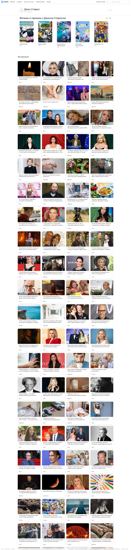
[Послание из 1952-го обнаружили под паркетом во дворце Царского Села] (29, 96)
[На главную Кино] (5, 2)
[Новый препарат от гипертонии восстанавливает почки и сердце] (29, 364)
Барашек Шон (24, 44)
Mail (2, 548)
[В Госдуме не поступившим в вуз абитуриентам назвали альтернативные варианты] (77, 510)
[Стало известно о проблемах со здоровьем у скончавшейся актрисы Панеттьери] (53, 72)
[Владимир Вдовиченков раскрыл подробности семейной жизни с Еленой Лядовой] (53, 121)
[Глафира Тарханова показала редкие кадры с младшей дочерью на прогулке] (77, 267)
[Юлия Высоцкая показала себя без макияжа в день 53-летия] (102, 340)
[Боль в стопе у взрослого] (53, 96)
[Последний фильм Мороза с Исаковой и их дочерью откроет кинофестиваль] (53, 291)
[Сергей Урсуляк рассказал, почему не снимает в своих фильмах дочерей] (29, 461)
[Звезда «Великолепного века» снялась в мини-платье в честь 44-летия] (53, 461)
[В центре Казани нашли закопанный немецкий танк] (77, 72)
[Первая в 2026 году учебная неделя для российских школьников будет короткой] (77, 461)
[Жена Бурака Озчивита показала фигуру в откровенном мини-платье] (29, 242)
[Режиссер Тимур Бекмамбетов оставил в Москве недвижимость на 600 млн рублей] (53, 194)
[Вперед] (110, 18)
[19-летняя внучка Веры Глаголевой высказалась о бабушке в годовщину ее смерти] (77, 291)
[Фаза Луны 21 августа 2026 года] (53, 486)
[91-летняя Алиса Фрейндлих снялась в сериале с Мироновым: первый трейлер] (77, 242)
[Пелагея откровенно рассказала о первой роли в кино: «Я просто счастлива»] (77, 486)
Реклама (13, 548)
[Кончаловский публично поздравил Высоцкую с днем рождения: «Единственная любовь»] (53, 242)
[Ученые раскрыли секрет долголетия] (102, 364)
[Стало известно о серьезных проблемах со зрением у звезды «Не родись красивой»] (53, 218)
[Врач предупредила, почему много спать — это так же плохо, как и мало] (29, 413)
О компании (7, 548)
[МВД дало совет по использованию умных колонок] (77, 388)
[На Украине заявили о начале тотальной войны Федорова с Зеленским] (29, 486)
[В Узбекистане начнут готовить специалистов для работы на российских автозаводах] (29, 534)
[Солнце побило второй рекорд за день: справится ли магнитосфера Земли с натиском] (77, 534)
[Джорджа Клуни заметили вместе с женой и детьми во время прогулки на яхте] (77, 437)
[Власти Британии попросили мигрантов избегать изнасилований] (102, 96)
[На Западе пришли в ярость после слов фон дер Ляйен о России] (77, 145)
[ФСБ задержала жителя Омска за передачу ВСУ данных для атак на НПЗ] (53, 267)
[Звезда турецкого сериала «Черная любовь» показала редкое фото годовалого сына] (53, 364)
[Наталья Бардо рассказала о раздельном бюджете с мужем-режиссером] (102, 242)
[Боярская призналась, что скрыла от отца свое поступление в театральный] (29, 145)
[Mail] (2, 2)
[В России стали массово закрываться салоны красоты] (77, 413)
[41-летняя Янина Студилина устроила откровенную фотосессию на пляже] (29, 194)
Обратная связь (124, 548)
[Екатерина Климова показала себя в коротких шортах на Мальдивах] (102, 413)
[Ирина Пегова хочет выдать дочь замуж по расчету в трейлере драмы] (29, 340)
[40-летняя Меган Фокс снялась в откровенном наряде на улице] (102, 218)
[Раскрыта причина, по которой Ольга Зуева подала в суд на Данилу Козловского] (77, 315)
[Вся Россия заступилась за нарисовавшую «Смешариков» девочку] (102, 486)
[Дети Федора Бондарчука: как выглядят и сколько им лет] (102, 315)
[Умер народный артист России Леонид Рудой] (29, 72)
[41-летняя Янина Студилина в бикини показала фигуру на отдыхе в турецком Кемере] (102, 145)
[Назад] (106, 18)
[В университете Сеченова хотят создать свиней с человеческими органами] (102, 534)
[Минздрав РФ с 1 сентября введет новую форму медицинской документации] (77, 194)
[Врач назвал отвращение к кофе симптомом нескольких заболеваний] (77, 364)
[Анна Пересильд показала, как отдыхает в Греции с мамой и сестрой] (29, 437)
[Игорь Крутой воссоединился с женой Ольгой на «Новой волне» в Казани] (77, 340)
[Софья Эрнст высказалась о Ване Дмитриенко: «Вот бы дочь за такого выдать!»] (53, 388)
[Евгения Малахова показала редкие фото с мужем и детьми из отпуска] (29, 267)
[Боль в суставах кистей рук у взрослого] (53, 169)
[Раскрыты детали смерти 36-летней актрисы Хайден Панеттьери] (53, 340)
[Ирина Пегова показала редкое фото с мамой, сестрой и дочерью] (29, 121)
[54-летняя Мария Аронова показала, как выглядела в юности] (102, 437)
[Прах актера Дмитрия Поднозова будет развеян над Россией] (102, 169)
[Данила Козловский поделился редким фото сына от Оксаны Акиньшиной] (102, 388)
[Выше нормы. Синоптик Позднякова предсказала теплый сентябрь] (53, 510)
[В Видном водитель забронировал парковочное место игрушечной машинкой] (53, 413)
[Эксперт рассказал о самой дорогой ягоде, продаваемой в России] (77, 169)
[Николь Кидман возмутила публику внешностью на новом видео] (102, 291)
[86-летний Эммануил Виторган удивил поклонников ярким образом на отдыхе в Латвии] (29, 291)
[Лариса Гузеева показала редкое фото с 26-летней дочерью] (102, 72)
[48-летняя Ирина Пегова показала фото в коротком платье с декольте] (102, 121)
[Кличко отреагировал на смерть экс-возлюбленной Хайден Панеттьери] (53, 437)
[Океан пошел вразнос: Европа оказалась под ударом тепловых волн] (29, 315)
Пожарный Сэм (98, 44)
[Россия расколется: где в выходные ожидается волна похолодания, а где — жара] (77, 218)
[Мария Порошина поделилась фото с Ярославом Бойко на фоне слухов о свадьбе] (77, 96)
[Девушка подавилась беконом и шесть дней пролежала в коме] (53, 315)
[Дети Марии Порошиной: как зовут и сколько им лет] (102, 267)
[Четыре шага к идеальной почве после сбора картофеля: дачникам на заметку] (29, 510)
